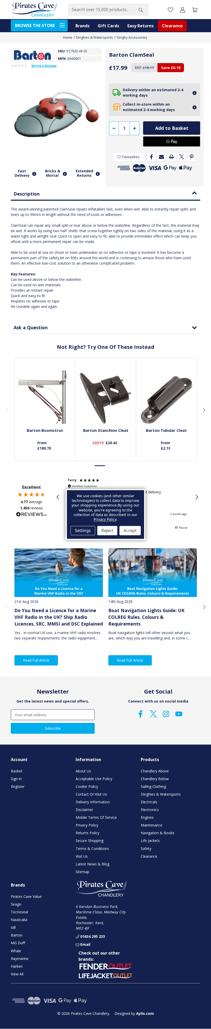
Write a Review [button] (44, 66)
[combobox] (100, 10)
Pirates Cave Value (26, 896)
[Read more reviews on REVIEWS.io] (31, 515)
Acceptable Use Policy (94, 778)
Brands (82, 26)
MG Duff (18, 942)
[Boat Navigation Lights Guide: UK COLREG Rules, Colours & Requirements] (152, 572)
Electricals (149, 801)
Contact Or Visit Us (91, 794)
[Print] (171, 156)
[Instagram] (166, 714)
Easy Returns (140, 26)
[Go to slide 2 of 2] (111, 465)
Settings (83, 530)
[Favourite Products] (170, 9)
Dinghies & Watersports (161, 794)
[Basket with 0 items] (194, 9)
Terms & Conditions (92, 848)
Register (17, 786)
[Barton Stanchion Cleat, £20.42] (106, 397)
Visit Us (82, 856)
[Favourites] (45, 411)
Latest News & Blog (92, 864)
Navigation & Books (157, 832)
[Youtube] (178, 714)
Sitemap (82, 871)
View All (17, 974)
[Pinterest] (191, 156)
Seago (16, 904)
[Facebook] (151, 156)
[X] (181, 156)
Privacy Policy (87, 825)
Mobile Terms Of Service (96, 817)
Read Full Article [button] (36, 660)
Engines (147, 817)
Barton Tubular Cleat (166, 430)
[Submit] (140, 10)
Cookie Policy (87, 786)
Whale (16, 950)
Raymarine (20, 958)
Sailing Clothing (153, 786)
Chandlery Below (155, 778)
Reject (107, 530)
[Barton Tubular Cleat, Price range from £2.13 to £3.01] (166, 397)
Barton (16, 935)
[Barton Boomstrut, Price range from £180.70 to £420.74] (45, 397)
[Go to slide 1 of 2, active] (100, 465)
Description (27, 194)
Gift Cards (108, 26)
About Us (83, 771)
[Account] (182, 9)
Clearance (172, 26)
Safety (146, 848)
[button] (58, 497)
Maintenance (151, 825)
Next (203, 409)
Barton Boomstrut (45, 430)
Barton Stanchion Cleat (105, 430)
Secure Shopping (89, 840)
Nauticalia (19, 919)
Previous (7, 409)
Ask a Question (31, 327)
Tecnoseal (19, 911)
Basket (16, 771)
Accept (130, 530)
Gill (13, 927)
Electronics (150, 809)
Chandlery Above (155, 771)
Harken (17, 966)
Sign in (16, 778)
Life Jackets (150, 840)
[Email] (161, 156)
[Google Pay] (171, 141)
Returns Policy (87, 832)
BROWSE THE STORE (35, 25)
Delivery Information (93, 801)
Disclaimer (84, 809)
